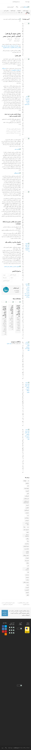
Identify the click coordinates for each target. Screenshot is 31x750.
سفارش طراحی (4, 613)
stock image (26, 488)
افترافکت (27, 496)
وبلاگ (6, 747)
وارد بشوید (9, 343)
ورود (2, 747)
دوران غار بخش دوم (6, 45)
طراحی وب (26, 548)
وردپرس (27, 574)
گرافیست (27, 590)
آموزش (27, 490)
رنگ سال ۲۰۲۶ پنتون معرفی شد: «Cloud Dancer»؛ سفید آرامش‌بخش (22, 161)
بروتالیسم (27, 517)
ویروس (27, 577)
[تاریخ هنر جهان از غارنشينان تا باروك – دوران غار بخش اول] (4, 303)
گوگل (28, 595)
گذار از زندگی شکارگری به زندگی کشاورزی (11, 47)
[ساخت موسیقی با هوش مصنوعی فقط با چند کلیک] (27, 346)
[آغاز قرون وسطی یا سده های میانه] (11, 302)
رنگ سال (27, 543)
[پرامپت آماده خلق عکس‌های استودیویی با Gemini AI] (27, 247)
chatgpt (25, 480)
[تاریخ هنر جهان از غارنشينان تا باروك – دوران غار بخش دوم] (18, 302)
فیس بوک (27, 560)
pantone (27, 483)
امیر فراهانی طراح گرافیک (26, 502)
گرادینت (27, 587)
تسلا (24, 527)
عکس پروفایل (26, 555)
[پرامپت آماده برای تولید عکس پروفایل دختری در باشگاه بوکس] (27, 387)
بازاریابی (27, 512)
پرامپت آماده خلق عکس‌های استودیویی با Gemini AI (22, 259)
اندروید (27, 505)
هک (28, 572)
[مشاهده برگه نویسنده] (6, 289)
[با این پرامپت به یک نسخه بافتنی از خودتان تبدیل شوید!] (27, 100)
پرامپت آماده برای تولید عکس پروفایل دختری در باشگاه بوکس (22, 402)
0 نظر (10, 40)
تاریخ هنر (27, 520)
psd (28, 485)
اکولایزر (27, 507)
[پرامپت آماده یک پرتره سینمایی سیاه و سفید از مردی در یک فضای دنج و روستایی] (27, 290)
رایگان (27, 538)
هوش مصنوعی (27, 569)
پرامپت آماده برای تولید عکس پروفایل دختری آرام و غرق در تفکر (22, 449)
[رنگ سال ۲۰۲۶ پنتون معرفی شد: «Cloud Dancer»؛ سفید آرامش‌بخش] (27, 139)
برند (28, 515)
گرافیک (27, 592)
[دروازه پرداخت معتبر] (27, 632)
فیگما (28, 563)
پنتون (28, 584)
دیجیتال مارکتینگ (27, 535)
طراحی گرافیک (27, 552)
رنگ (28, 541)
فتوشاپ (27, 558)
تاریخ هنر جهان (16, 40)
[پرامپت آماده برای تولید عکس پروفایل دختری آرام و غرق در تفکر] (27, 434)
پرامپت (27, 579)
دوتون (27, 532)
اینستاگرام (27, 510)
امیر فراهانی (9, 38)
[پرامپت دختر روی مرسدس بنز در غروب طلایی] (27, 59)
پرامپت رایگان (26, 582)
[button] (5, 275)
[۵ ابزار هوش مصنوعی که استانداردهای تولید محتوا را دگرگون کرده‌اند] (27, 192)
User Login (27, 1)
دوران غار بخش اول (14, 45)
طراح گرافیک (26, 546)
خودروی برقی (26, 529)
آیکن (28, 493)
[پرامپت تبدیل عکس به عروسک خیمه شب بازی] (27, 24)
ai (28, 480)
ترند (28, 527)
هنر (28, 565)
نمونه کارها (10, 747)
